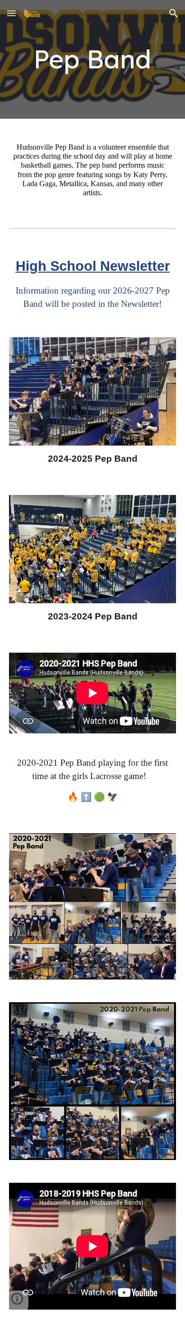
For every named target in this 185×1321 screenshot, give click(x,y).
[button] (11, 13)
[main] (92, 59)
